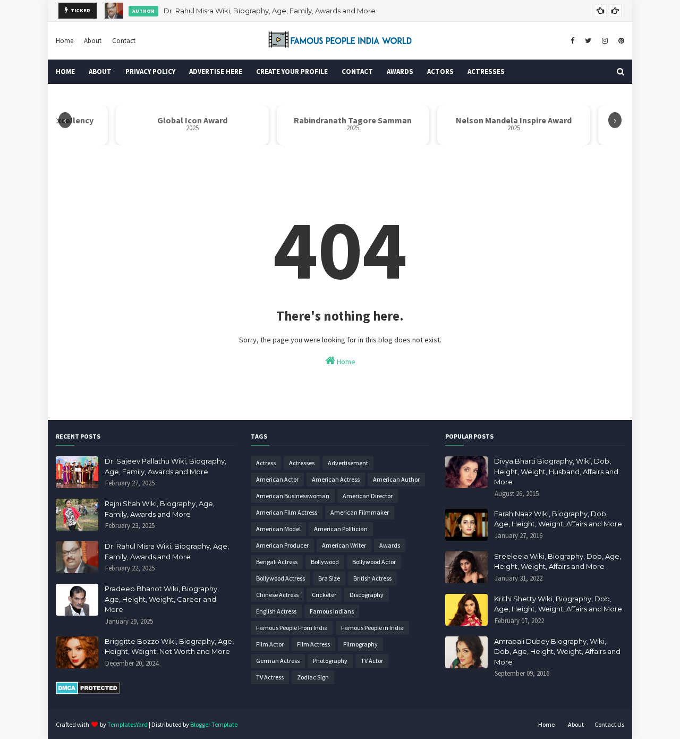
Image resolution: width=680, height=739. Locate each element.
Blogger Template (213, 724)
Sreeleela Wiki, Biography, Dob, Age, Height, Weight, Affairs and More (557, 561)
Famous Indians (332, 611)
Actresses (301, 463)
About (92, 40)
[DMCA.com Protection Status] (88, 691)
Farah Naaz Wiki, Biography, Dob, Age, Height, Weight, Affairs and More (558, 518)
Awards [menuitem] (400, 71)
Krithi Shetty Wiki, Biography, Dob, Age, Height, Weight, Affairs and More (558, 604)
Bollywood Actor (374, 562)
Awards (389, 545)
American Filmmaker (359, 512)
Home (64, 40)
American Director (368, 496)
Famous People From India (292, 628)
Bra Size (329, 578)
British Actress (372, 578)
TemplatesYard (127, 724)
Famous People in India (372, 628)
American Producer (282, 545)
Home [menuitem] (65, 71)
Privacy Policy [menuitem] (150, 71)
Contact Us (609, 724)
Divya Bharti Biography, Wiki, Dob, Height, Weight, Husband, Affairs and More (556, 471)
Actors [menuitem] (440, 71)
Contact (123, 40)
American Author (396, 479)
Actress (266, 463)
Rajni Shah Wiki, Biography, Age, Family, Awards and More (160, 508)
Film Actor (270, 644)
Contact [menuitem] (357, 71)
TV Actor (372, 661)
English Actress (276, 611)
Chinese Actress (277, 595)
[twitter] (588, 41)
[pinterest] (620, 41)
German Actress (278, 661)
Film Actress (313, 644)
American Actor (277, 479)
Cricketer (324, 595)
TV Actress (270, 677)
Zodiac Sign (313, 677)
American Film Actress (286, 512)
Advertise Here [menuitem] (215, 71)
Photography (330, 661)
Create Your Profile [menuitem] (292, 71)
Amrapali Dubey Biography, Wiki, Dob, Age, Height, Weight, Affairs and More (557, 651)
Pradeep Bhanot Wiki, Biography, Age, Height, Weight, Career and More (162, 599)
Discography (367, 595)
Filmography (360, 644)
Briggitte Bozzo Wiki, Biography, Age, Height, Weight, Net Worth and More (169, 646)
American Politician (341, 529)
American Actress (336, 479)
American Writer (344, 545)
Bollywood (325, 562)
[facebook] (572, 41)
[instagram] (604, 41)
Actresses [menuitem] (486, 71)
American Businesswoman (292, 496)
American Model (278, 529)
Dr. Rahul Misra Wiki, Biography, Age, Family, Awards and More (270, 10)
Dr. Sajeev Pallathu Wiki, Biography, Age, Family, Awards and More (165, 466)
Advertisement (348, 463)
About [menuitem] (100, 71)
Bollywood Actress (280, 578)
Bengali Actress (277, 562)
